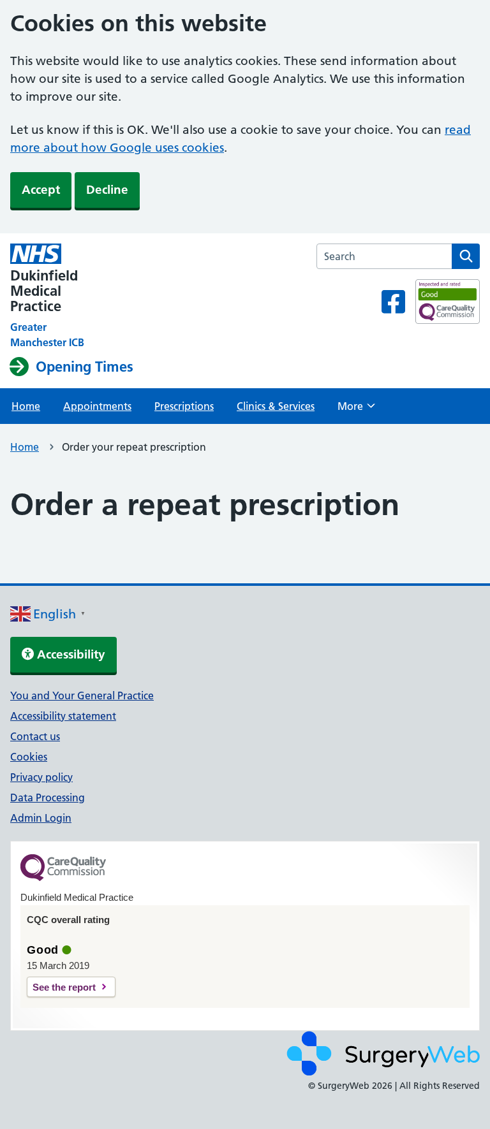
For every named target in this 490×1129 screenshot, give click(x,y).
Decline (107, 189)
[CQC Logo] (63, 878)
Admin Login (40, 818)
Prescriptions (184, 406)
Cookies (28, 756)
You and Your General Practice (82, 695)
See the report (64, 987)
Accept (41, 189)
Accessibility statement (63, 716)
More (356, 410)
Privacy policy (41, 777)
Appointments (97, 406)
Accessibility (69, 654)
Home (25, 406)
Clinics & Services (276, 406)
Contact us (35, 736)
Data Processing (47, 797)
